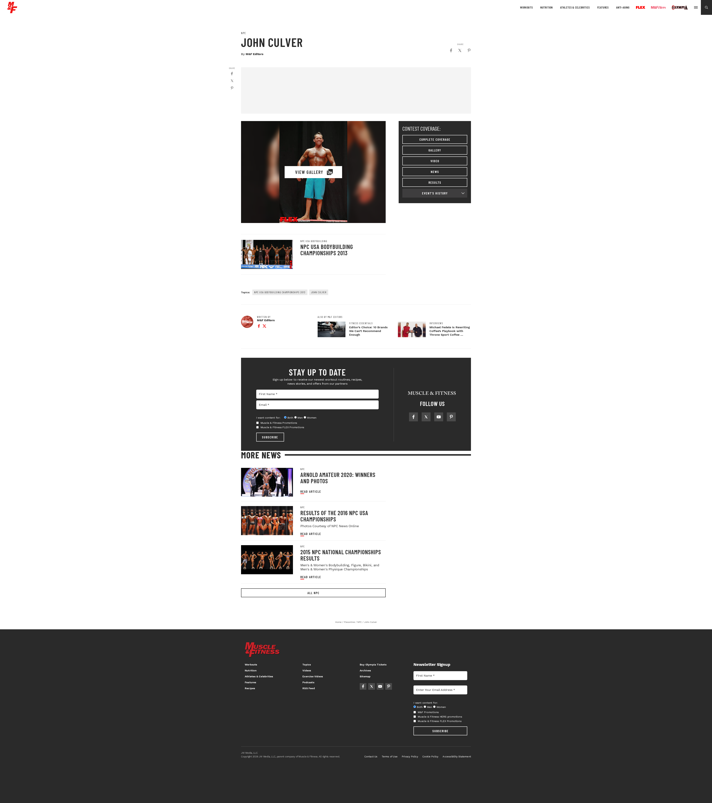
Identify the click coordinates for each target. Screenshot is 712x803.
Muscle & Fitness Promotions (279, 422)
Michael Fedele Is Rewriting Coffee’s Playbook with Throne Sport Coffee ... (449, 331)
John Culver (319, 292)
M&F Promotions (428, 712)
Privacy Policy (410, 756)
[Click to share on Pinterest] (469, 50)
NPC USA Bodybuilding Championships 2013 (326, 249)
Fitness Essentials (361, 323)
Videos (306, 670)
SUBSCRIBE (270, 437)
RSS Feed (308, 688)
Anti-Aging (622, 7)
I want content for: (268, 417)
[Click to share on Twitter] (460, 50)
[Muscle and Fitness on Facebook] (413, 416)
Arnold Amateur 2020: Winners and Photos (337, 477)
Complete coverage (434, 139)
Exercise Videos (312, 676)
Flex (640, 7)
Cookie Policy (430, 756)
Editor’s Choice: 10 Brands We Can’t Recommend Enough (368, 331)
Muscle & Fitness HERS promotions (440, 716)
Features (603, 7)
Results (434, 182)
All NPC (313, 593)
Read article (310, 491)
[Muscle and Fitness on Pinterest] (451, 416)
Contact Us (371, 756)
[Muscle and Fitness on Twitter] (426, 416)
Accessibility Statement (457, 756)
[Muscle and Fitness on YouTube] (438, 416)
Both (290, 417)
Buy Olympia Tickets (373, 664)
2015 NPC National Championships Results (340, 555)
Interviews (436, 323)
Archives (365, 670)
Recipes (250, 688)
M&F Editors (254, 54)
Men (300, 417)
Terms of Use (390, 756)
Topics (306, 664)
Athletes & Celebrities (575, 7)
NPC (243, 33)
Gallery (434, 150)
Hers (658, 7)
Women (311, 417)
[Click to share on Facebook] (451, 50)
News (435, 172)
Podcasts (308, 682)
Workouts (526, 7)
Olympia (680, 8)
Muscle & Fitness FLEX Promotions (282, 427)
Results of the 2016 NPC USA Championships (334, 516)
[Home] (12, 11)
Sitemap (365, 676)
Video (435, 161)
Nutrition (546, 7)
